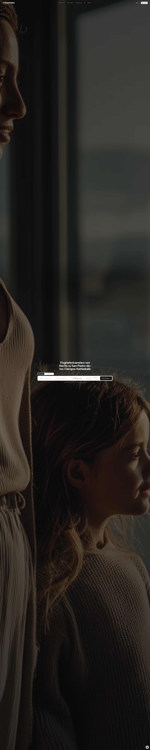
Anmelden (145, 2)
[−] (94, 378)
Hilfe (85, 2)
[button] (76, 378)
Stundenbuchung (78, 2)
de (138, 2)
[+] (98, 378)
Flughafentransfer (61, 2)
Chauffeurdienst (70, 2)
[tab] (41, 374)
